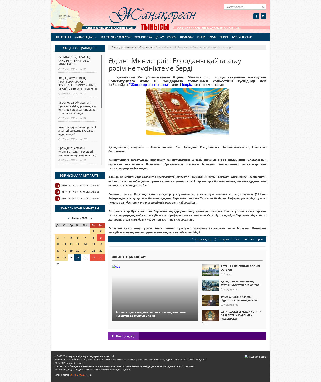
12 (71, 244)
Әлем (201, 37)
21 (85, 251)
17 (57, 251)
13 (77, 244)
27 (77, 257)
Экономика (143, 37)
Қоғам (159, 37)
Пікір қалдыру (125, 336)
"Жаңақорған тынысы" (149, 84)
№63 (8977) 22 (70, 192)
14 (85, 244)
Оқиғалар (187, 37)
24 (57, 257)
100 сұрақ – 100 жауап (116, 37)
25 (64, 257)
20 (77, 251)
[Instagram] (263, 16)
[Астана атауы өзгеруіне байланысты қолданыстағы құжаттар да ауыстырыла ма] (155, 266)
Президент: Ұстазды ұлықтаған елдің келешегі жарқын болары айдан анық (77, 151)
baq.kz (187, 84)
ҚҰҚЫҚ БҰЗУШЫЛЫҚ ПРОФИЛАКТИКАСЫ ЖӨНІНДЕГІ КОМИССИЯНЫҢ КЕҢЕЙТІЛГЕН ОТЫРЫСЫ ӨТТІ (77, 83)
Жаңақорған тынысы (147, 16)
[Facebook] (256, 16)
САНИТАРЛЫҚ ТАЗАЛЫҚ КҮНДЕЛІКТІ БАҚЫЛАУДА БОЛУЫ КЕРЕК (74, 60)
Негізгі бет (63, 37)
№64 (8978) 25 (70, 185)
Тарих (212, 37)
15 (93, 244)
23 (100, 251)
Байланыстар (242, 37)
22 (93, 251)
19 (71, 251)
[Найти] (263, 6)
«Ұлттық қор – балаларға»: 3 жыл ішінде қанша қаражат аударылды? (77, 130)
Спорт (224, 37)
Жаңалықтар (84, 37)
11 (64, 244)
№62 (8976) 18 (70, 198)
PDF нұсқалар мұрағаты (80, 175)
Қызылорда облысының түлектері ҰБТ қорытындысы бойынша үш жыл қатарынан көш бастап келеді (77, 108)
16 (100, 244)
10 (57, 244)
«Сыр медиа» (77, 374)
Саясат (172, 37)
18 (64, 251)
